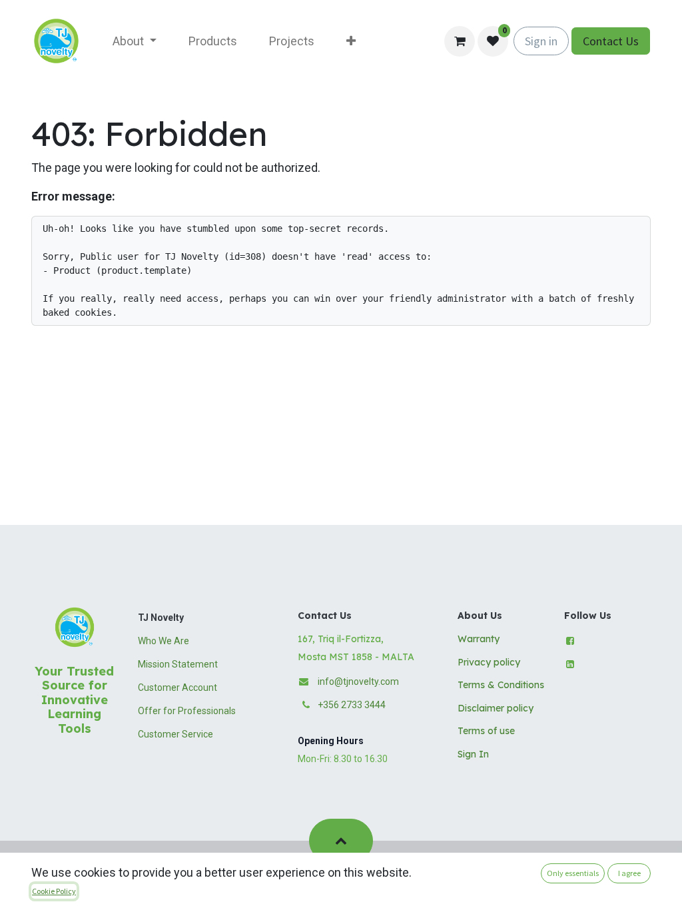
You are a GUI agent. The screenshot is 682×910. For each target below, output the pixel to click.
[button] (340, 841)
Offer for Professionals (187, 710)
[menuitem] (134, 41)
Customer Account (177, 687)
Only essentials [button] (573, 873)
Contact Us (611, 41)
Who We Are (163, 641)
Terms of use (486, 731)
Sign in (541, 41)
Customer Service (175, 734)
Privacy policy (489, 662)
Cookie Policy (54, 891)
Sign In (473, 754)
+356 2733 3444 (352, 704)
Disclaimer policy (495, 708)
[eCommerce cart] (459, 41)
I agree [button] (629, 873)
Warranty (479, 639)
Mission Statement (178, 664)
